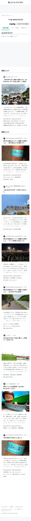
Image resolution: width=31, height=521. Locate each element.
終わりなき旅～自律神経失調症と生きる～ (16, 186)
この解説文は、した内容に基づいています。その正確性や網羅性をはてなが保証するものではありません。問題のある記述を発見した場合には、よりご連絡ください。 (10, 37)
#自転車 (16, 324)
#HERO (19, 125)
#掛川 (5, 476)
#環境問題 (20, 428)
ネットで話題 (15, 28)
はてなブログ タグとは (7, 509)
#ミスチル (22, 121)
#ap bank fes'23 (16, 119)
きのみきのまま (9, 76)
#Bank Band (6, 121)
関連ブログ (24, 28)
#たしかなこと (13, 280)
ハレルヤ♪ (9, 335)
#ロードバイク (7, 326)
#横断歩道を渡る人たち (9, 125)
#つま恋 (24, 125)
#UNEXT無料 (17, 229)
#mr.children (14, 121)
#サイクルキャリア (8, 177)
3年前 (16, 76)
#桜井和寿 (17, 177)
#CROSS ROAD (19, 123)
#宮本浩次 (6, 278)
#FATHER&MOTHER (8, 123)
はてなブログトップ (6, 510)
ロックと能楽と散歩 (10, 383)
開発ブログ (19, 509)
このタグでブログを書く (23, 24)
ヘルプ (14, 509)
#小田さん (19, 278)
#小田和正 (13, 278)
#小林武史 (6, 179)
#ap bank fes (7, 119)
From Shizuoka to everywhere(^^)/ (14, 138)
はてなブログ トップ (8, 15)
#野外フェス (6, 428)
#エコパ (5, 324)
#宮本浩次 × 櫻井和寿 (16, 374)
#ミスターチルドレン (16, 472)
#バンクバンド (7, 474)
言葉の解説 (6, 28)
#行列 (11, 179)
